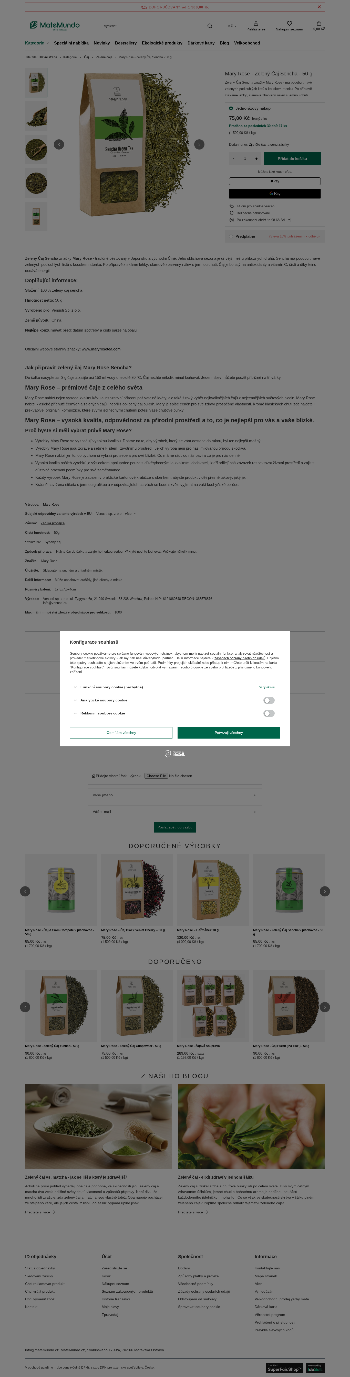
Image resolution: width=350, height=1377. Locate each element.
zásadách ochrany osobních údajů (239, 658)
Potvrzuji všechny (229, 733)
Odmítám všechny (121, 733)
